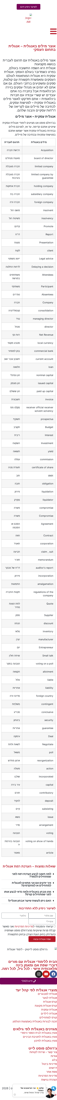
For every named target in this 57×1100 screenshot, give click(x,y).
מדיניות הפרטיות (24, 926)
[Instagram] (38, 974)
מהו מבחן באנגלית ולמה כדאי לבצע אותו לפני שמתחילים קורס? (27, 893)
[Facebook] (53, 974)
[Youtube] (46, 974)
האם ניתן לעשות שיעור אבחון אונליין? (29, 900)
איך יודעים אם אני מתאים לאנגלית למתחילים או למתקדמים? (31, 884)
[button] (28, 875)
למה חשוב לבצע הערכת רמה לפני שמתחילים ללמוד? (31, 875)
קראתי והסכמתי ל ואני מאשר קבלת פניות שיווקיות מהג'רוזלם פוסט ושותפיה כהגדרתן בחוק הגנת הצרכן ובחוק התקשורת (29, 930)
